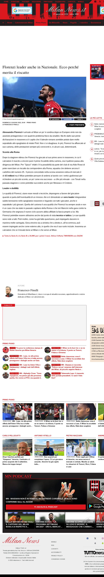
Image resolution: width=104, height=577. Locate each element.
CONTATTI (71, 1)
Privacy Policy (57, 555)
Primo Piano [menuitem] (41, 23)
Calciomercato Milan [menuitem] (24, 23)
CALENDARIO (60, 1)
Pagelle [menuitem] (73, 23)
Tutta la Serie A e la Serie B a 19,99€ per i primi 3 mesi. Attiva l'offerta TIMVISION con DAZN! (43, 236)
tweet (79, 119)
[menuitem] (3, 23)
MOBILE (81, 1)
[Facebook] (95, 2)
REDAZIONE (36, 1)
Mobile (53, 542)
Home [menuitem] (9, 23)
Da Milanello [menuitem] (54, 23)
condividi (67, 119)
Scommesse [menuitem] (96, 23)
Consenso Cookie (58, 559)
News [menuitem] (65, 23)
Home (6, 1)
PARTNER (25, 1)
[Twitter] (100, 2)
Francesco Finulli (11, 124)
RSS (52, 545)
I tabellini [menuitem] (84, 23)
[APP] (97, 203)
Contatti (54, 549)
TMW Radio (48, 1)
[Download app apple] (95, 543)
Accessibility (56, 552)
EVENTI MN (15, 1)
